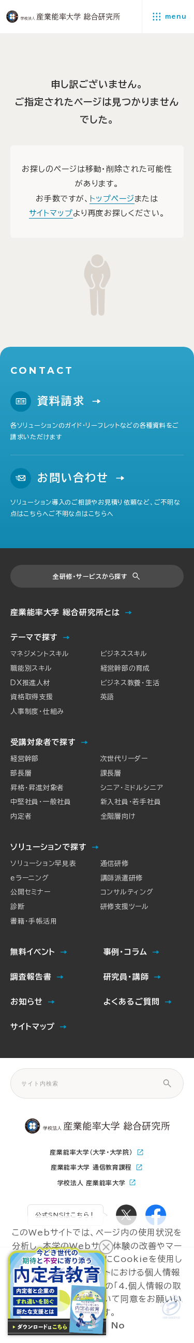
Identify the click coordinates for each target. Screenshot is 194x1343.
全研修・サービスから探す (90, 576)
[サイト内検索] (167, 1083)
